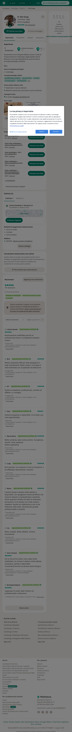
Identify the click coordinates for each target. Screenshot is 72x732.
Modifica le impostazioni (18, 132)
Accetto (56, 132)
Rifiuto (41, 132)
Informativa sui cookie (17, 126)
